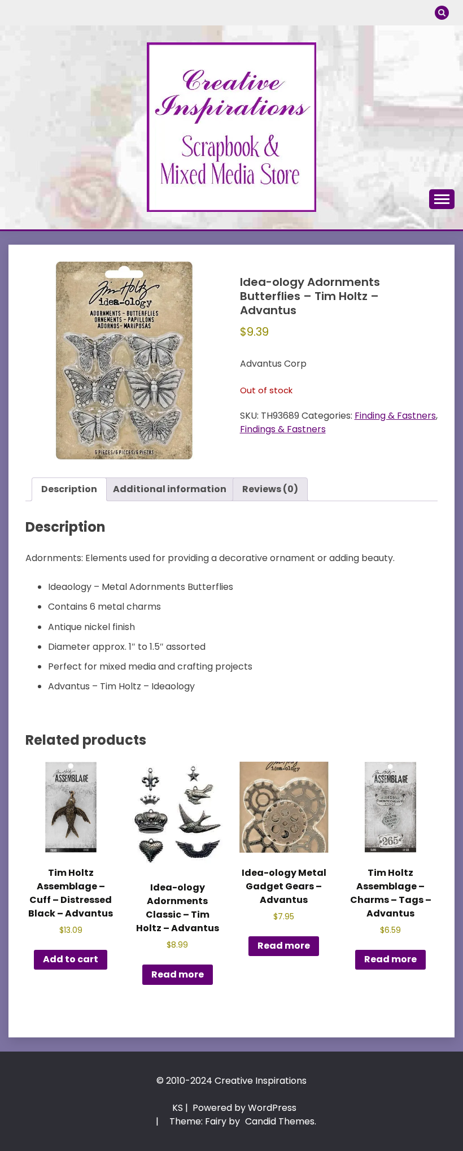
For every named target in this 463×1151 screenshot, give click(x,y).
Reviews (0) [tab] (270, 489)
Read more (177, 974)
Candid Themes (280, 1121)
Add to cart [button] (70, 959)
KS (177, 1107)
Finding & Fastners (395, 415)
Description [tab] (69, 489)
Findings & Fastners (283, 429)
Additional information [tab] (169, 489)
